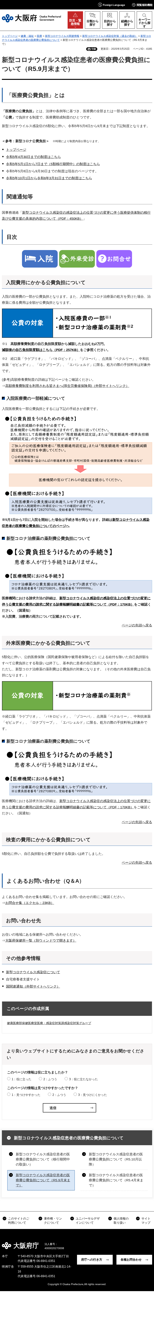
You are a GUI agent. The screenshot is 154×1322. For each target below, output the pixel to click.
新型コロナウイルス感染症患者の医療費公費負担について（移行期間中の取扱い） (43, 1159)
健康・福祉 (27, 35)
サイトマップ (145, 1220)
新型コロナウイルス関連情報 (62, 35)
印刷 (93, 49)
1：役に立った (21, 1079)
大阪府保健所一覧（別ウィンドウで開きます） (40, 940)
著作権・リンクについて (53, 1220)
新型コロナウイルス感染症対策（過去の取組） (109, 35)
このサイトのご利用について (18, 1220)
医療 (39, 35)
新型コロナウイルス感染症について (33, 972)
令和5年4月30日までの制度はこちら (33, 157)
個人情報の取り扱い (121, 1220)
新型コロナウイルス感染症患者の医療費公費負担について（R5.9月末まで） (43, 1180)
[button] (111, 5)
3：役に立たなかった (83, 1079)
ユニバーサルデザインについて (88, 1220)
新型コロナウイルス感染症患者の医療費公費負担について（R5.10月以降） (116, 1159)
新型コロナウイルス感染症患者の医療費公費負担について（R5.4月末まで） (116, 1180)
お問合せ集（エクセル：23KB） (29, 903)
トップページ (10, 35)
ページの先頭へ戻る (137, 625)
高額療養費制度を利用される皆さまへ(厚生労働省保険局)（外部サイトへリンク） (67, 386)
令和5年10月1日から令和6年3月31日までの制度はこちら (49, 178)
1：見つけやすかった (26, 1094)
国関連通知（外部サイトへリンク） (33, 986)
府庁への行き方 (91, 1259)
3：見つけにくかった (92, 1094)
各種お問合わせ (131, 1259)
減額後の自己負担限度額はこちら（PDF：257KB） (41, 350)
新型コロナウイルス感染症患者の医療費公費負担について (69, 1138)
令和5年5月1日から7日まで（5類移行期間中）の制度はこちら (53, 164)
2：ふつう (50, 1079)
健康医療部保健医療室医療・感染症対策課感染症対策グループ (49, 1023)
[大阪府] (31, 18)
